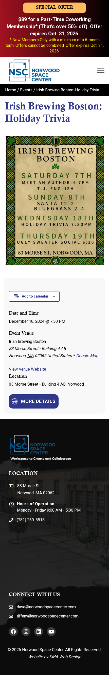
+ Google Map (85, 355)
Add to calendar (35, 296)
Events (26, 90)
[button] (13, 631)
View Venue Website (27, 369)
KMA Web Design (65, 656)
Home (10, 90)
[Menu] (100, 70)
